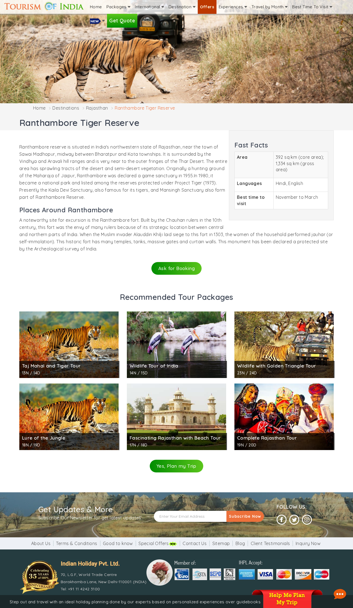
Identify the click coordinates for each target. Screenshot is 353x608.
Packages (117, 6)
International (148, 6)
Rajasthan (97, 108)
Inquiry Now (308, 543)
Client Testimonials (270, 543)
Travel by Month (268, 6)
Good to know (118, 543)
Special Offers (153, 543)
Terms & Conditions (76, 543)
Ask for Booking (176, 268)
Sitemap (221, 543)
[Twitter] (294, 519)
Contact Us (195, 543)
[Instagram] (307, 519)
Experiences (231, 6)
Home (96, 6)
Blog (240, 543)
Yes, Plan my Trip (176, 466)
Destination (181, 6)
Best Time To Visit (311, 6)
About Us (40, 543)
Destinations (65, 108)
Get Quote (122, 20)
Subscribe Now (245, 516)
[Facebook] (282, 519)
